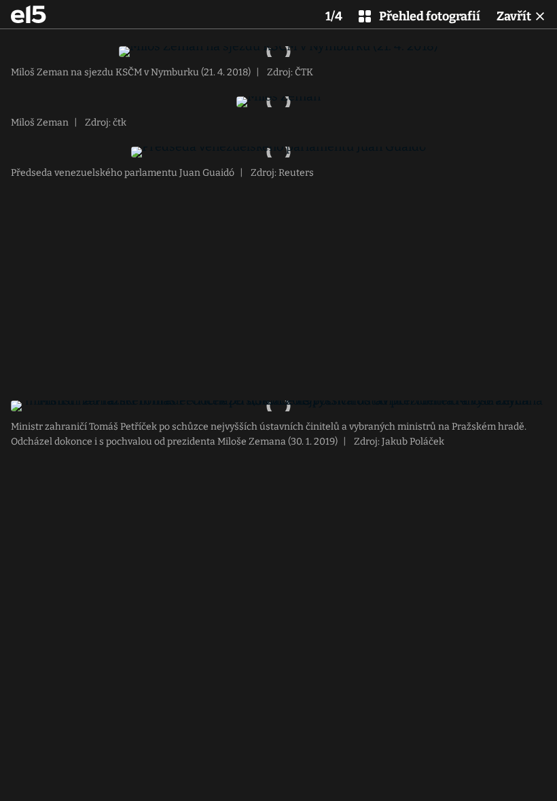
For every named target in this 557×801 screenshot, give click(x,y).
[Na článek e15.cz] (28, 14)
